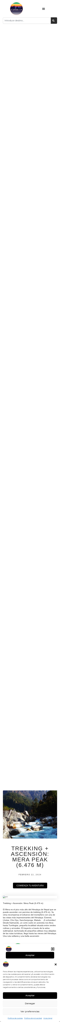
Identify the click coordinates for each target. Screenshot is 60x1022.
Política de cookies (15, 1018)
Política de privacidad (33, 1018)
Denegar (30, 1003)
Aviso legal (47, 1018)
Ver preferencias (30, 1011)
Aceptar (30, 995)
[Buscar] (54, 20)
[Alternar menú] (43, 8)
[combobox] (27, 20)
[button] (55, 964)
